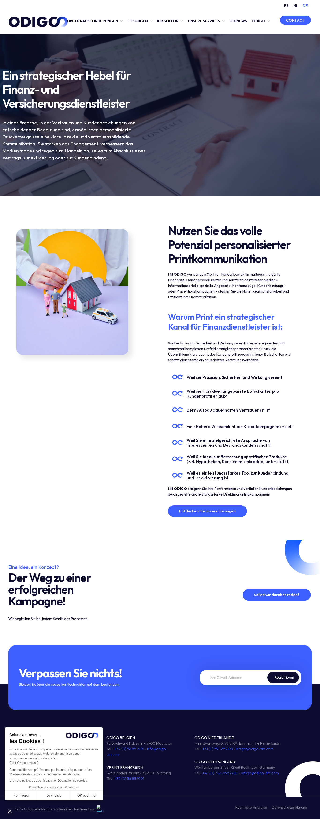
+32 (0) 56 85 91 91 (129, 749)
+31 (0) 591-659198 (217, 749)
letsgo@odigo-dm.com (254, 749)
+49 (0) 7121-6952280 (220, 773)
